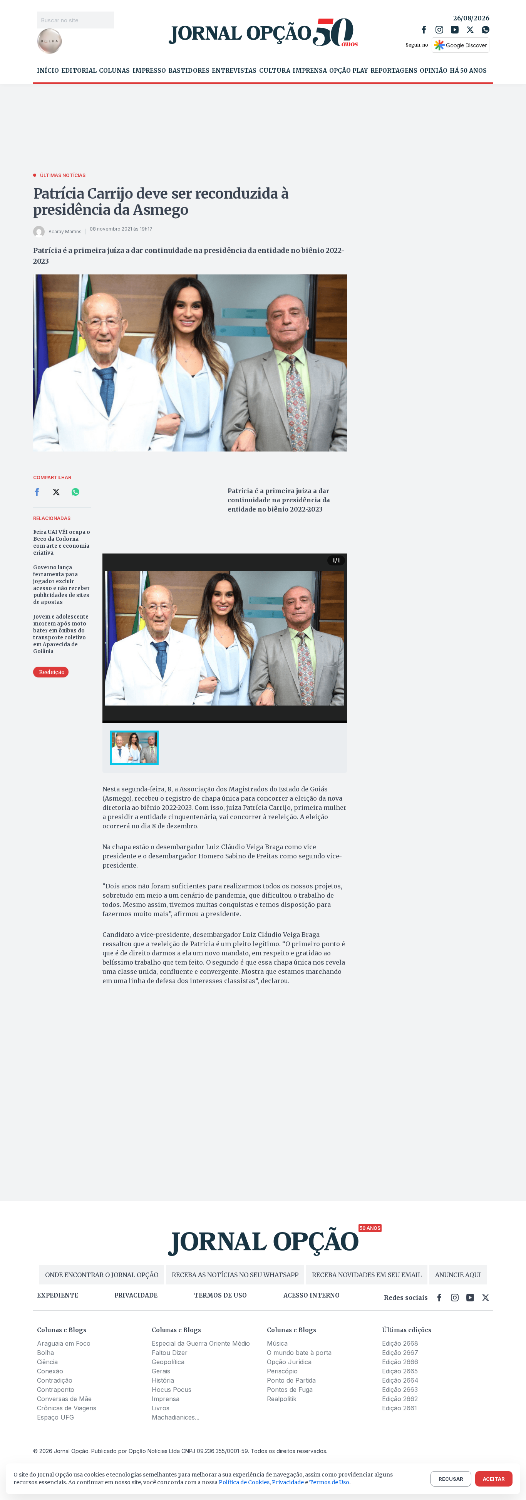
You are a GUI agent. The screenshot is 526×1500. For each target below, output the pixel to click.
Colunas (114, 70)
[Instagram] (439, 29)
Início (48, 70)
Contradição (54, 1380)
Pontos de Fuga (290, 1389)
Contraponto (55, 1389)
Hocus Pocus (171, 1389)
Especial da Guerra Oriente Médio (201, 1343)
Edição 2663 (400, 1389)
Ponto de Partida (291, 1380)
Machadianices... (175, 1417)
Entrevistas (234, 70)
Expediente (57, 1295)
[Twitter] (470, 29)
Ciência (47, 1362)
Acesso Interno (311, 1295)
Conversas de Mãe (64, 1399)
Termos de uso (220, 1295)
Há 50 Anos (468, 70)
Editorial (79, 70)
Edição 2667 (400, 1352)
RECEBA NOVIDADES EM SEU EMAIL (367, 1275)
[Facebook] (424, 29)
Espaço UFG (55, 1417)
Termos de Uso (329, 1482)
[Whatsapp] (485, 29)
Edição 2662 (400, 1399)
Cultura (274, 70)
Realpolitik (282, 1399)
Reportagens (393, 70)
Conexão (50, 1371)
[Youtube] (455, 29)
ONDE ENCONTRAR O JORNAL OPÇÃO (101, 1275)
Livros (160, 1408)
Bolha (45, 1352)
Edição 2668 (400, 1343)
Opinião (433, 70)
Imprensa (310, 70)
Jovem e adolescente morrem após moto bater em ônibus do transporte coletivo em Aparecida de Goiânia (61, 634)
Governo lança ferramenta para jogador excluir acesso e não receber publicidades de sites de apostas (61, 584)
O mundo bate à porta (299, 1352)
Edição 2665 (400, 1371)
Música (277, 1343)
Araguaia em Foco (63, 1343)
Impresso (149, 70)
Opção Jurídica (289, 1362)
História (163, 1380)
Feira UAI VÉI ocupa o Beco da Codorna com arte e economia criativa (61, 542)
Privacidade (135, 1295)
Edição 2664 (400, 1380)
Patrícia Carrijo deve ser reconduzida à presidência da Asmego (161, 202)
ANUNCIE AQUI (458, 1275)
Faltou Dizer (170, 1352)
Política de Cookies (244, 1482)
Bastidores (188, 70)
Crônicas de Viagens (66, 1408)
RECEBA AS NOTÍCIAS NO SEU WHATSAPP (235, 1275)
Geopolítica (168, 1362)
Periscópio (282, 1371)
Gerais (161, 1371)
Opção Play (348, 70)
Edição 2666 (400, 1362)
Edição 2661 (399, 1408)
